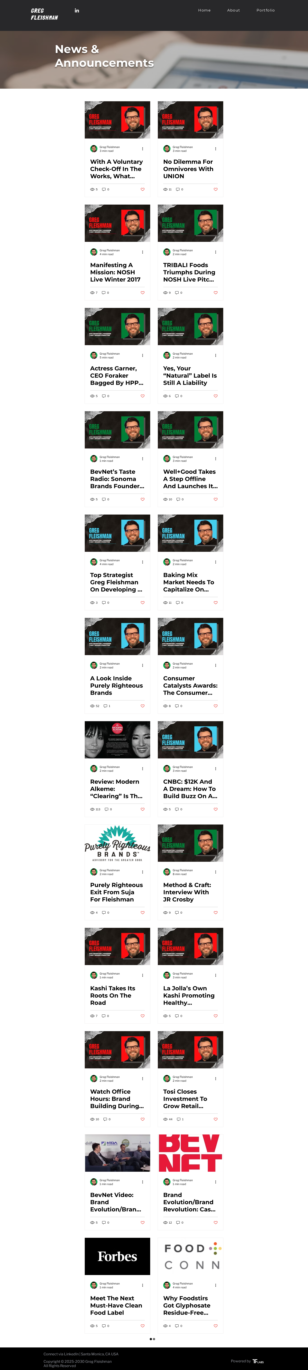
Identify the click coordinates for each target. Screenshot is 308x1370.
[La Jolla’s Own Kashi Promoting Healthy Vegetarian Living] (190, 946)
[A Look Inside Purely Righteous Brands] (117, 636)
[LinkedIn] (77, 10)
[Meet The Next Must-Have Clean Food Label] (117, 1256)
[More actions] (144, 148)
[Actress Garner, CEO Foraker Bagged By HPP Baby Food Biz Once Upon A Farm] (117, 326)
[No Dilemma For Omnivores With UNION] (190, 120)
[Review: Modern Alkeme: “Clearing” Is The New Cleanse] (117, 739)
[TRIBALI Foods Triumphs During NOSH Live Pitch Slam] (190, 223)
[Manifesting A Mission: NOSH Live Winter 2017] (117, 223)
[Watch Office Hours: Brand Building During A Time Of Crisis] (117, 1049)
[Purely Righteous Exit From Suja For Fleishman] (117, 843)
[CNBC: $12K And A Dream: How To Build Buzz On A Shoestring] (190, 739)
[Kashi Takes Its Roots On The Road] (117, 946)
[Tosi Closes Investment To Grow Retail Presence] (190, 1049)
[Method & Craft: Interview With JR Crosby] (190, 843)
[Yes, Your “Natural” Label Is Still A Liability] (190, 326)
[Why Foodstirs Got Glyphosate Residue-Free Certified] (190, 1256)
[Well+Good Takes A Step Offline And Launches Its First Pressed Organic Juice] (190, 429)
